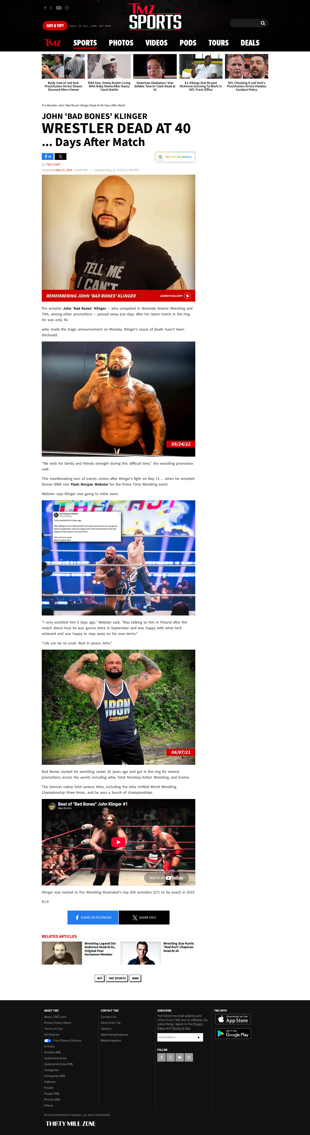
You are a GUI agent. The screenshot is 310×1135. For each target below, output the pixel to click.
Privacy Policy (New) (57, 1022)
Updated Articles (55, 1058)
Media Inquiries (111, 1040)
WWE (135, 978)
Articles (49, 1046)
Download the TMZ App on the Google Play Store (233, 1033)
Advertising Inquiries (114, 1034)
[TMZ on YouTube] (179, 1057)
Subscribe (199, 1037)
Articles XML (52, 1052)
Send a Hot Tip (111, 1022)
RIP (99, 978)
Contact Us (108, 1017)
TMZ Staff (53, 164)
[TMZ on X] (51, 8)
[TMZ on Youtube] (58, 8)
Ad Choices (51, 1034)
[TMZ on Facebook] (45, 8)
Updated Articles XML (58, 1064)
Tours (219, 43)
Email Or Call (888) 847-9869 (90, 26)
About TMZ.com (55, 1017)
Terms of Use (53, 1028)
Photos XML (52, 1099)
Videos (156, 43)
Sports (85, 43)
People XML (52, 1093)
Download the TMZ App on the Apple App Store (233, 1019)
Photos (121, 43)
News (52, 43)
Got (55, 26)
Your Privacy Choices (66, 1040)
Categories (51, 1070)
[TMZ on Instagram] (66, 7)
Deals (250, 43)
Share (95, 917)
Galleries (50, 1082)
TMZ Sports (116, 978)
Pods (188, 43)
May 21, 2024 (63, 170)
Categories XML (55, 1076)
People (48, 1087)
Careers (106, 1028)
